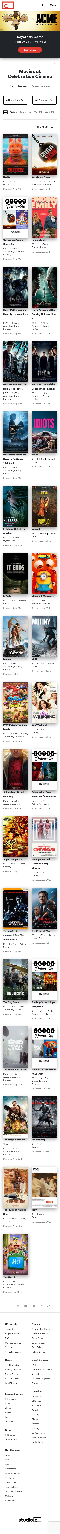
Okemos (36, 1419)
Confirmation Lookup (42, 1370)
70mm (8, 1408)
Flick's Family (11, 1374)
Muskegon (36, 1429)
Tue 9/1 (38, 112)
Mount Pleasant (39, 1438)
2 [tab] (16, 64)
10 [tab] (42, 64)
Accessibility (37, 1374)
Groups (36, 1324)
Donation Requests (41, 1379)
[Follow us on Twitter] (18, 1306)
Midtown (9, 1496)
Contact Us (37, 1383)
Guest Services (40, 1360)
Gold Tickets (11, 1383)
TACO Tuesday (12, 1365)
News (7, 1460)
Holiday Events (39, 1352)
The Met (9, 1422)
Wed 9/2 (49, 112)
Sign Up (8, 1347)
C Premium (10, 1399)
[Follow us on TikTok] (49, 1306)
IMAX (7, 1404)
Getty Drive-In (38, 1442)
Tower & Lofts (11, 1487)
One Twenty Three (13, 1492)
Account (9, 1329)
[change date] (5, 112)
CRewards (11, 1324)
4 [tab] (22, 64)
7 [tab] (31, 64)
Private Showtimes (41, 1329)
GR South (36, 1401)
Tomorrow (25, 112)
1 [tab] (13, 64)
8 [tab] (35, 64)
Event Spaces (38, 1338)
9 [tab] (38, 64)
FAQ (7, 1338)
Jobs (7, 1455)
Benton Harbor (39, 1433)
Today (13, 112)
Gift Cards (10, 1435)
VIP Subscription (13, 1352)
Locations (37, 1391)
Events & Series (14, 1394)
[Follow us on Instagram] (41, 1306)
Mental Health (12, 1469)
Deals (8, 1360)
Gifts (8, 1430)
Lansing (35, 1415)
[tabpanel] (30, 36)
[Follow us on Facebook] (11, 1306)
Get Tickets (30, 50)
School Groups (39, 1343)
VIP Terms (10, 1478)
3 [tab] (19, 64)
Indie (7, 1417)
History (8, 1464)
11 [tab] (46, 64)
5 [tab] (25, 64)
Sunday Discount (13, 1370)
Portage (35, 1424)
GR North (36, 1397)
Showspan (10, 1501)
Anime (8, 1413)
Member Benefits (13, 1343)
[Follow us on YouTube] (26, 1306)
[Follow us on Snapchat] (33, 1306)
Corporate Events (40, 1334)
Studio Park (37, 1406)
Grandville (36, 1410)
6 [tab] (28, 64)
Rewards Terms (12, 1474)
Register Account (13, 1334)
